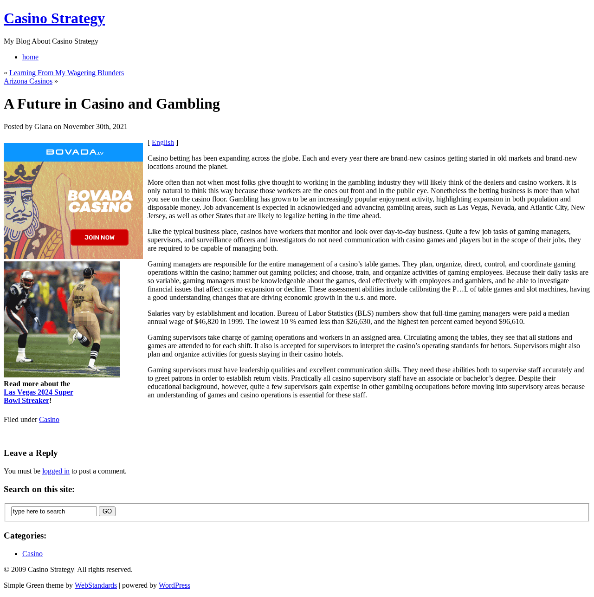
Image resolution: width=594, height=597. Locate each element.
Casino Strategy (54, 18)
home (30, 57)
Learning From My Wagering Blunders (66, 73)
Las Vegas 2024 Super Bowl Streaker (38, 396)
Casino (49, 419)
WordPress (174, 585)
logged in (56, 471)
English (163, 142)
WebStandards (96, 585)
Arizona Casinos (28, 81)
